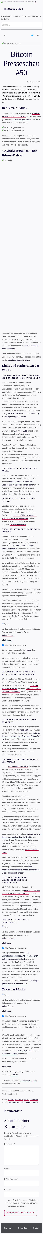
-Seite (18, 360)
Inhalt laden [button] (6, 640)
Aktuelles (11, 1099)
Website (7, 1190)
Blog (35, 1081)
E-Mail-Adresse (11, 1179)
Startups (28, 1102)
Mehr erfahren (7, 635)
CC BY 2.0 (14, 1075)
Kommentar (9, 1144)
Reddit (28, 650)
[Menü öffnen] (4, 35)
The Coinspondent (13, 9)
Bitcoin (26, 1099)
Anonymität (19, 1099)
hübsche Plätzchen (9, 1054)
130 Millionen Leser (18, 524)
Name (7, 1169)
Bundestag (34, 1099)
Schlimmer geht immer (21, 120)
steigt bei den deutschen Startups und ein (21, 736)
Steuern (35, 1102)
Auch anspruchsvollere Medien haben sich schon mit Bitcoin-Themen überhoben (21, 870)
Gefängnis (20, 1102)
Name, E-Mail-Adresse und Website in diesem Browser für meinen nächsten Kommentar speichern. (22, 1203)
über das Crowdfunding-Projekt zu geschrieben (20, 956)
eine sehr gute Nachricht (18, 767)
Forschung (12, 1102)
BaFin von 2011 (20, 431)
